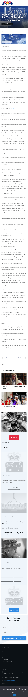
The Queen (13, 108)
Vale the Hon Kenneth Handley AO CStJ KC (14, 382)
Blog (3, 651)
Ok (14, 694)
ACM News (9, 572)
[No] (26, 691)
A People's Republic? (17, 568)
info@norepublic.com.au (9, 680)
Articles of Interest (18, 576)
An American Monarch (14, 400)
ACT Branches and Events (7, 576)
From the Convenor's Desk (7, 24)
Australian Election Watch (7, 579)
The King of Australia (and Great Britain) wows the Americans (14, 533)
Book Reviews (17, 579)
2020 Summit (9, 568)
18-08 (3, 568)
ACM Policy (16, 572)
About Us (4, 572)
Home (3, 649)
